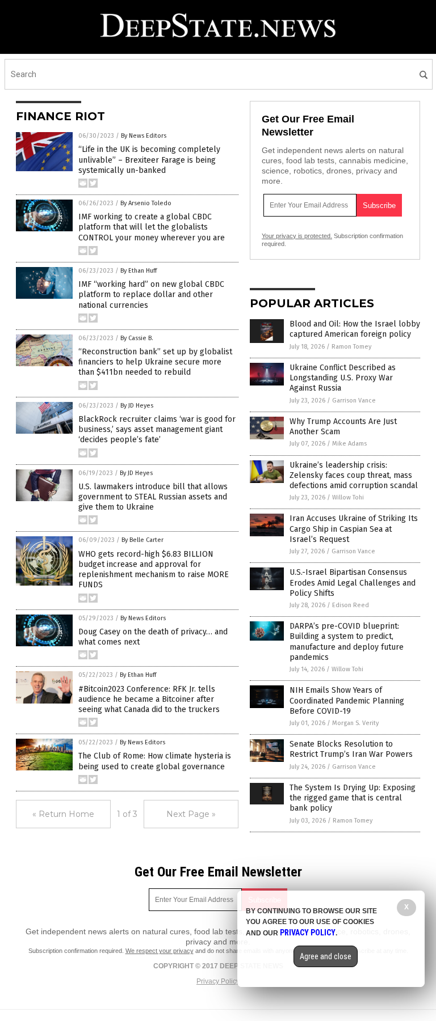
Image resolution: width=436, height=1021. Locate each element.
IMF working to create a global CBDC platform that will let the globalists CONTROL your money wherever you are (151, 227)
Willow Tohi (348, 497)
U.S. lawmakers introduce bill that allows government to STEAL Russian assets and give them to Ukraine (153, 497)
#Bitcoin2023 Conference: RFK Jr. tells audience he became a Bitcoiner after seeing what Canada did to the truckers (149, 699)
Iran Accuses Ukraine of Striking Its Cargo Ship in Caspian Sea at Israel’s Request (354, 529)
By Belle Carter (142, 540)
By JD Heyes (136, 405)
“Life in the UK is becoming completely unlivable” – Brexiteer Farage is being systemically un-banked (149, 160)
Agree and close (325, 956)
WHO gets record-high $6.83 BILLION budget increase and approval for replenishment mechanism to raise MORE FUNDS (153, 569)
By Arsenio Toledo (145, 203)
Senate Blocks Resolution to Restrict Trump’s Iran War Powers (351, 749)
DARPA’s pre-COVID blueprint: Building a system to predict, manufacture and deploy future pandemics (347, 641)
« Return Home (63, 814)
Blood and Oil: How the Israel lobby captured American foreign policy (355, 329)
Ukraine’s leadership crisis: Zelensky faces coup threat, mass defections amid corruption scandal (354, 475)
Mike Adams (349, 443)
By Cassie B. (136, 338)
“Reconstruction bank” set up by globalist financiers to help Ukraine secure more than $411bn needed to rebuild (155, 362)
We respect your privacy (159, 950)
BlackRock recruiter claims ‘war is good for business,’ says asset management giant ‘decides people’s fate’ (157, 429)
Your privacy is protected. (297, 235)
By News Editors (143, 135)
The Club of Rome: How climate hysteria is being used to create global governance (154, 761)
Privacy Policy (218, 981)
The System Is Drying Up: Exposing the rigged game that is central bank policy (353, 798)
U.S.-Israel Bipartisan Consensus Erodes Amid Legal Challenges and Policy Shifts (353, 582)
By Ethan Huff (138, 270)
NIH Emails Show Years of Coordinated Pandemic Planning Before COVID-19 (347, 700)
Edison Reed (350, 605)
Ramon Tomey (351, 346)
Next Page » (191, 814)
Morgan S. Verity (355, 723)
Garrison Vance (354, 400)
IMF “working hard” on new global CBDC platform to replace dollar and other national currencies (151, 294)
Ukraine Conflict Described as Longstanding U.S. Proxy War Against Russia (343, 378)
